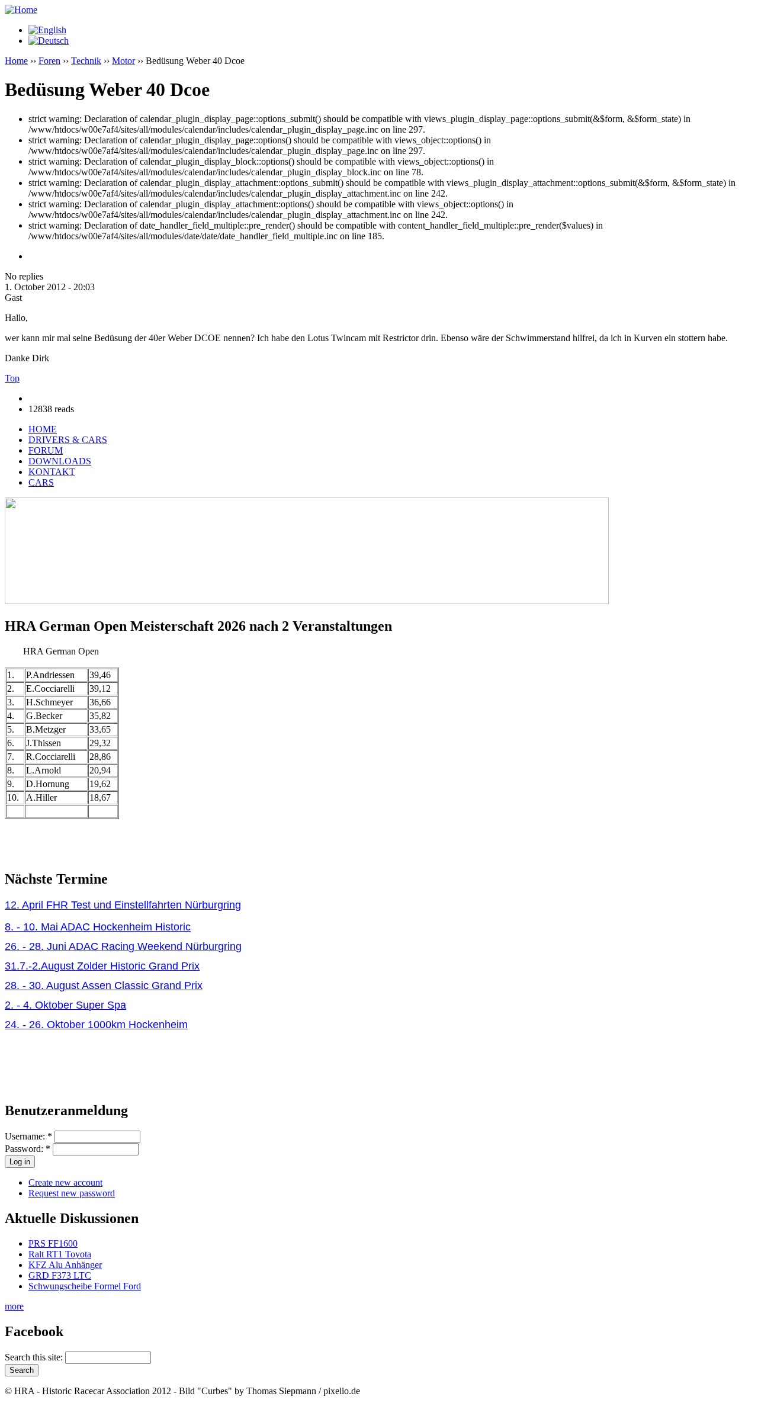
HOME (42, 429)
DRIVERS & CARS (67, 440)
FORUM (45, 450)
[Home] (21, 10)
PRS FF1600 (53, 1243)
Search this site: (35, 1357)
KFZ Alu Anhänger (65, 1265)
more (14, 1306)
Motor (123, 61)
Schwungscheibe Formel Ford (84, 1286)
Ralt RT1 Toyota (59, 1254)
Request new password (71, 1193)
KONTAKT (51, 472)
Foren (49, 61)
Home (16, 61)
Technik (86, 61)
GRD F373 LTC (59, 1275)
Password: (27, 1149)
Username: (28, 1136)
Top (12, 378)
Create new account (65, 1182)
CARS (41, 482)
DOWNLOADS (59, 461)
